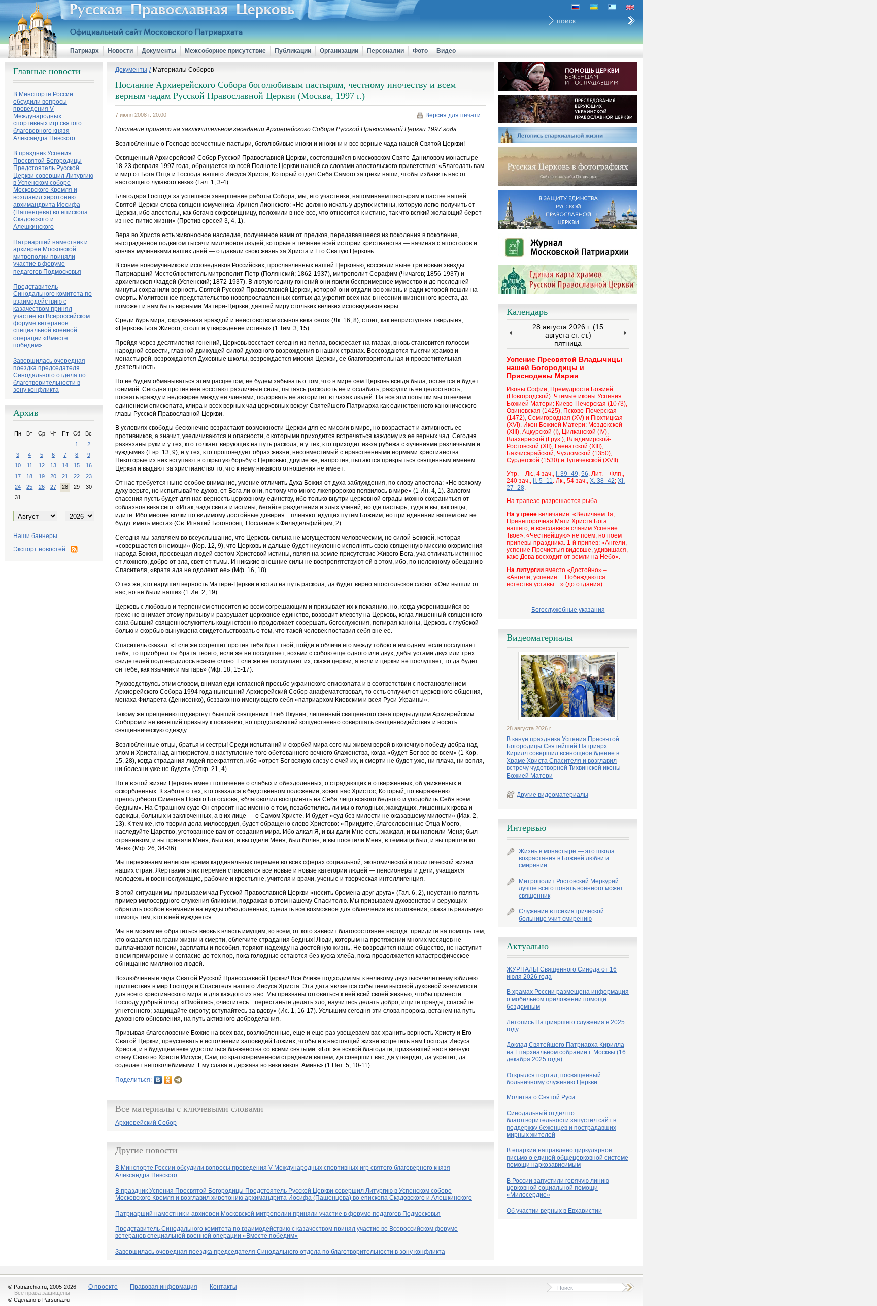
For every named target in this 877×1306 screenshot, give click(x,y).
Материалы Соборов (183, 69)
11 (29, 465)
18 (29, 476)
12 (42, 465)
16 (89, 465)
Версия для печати (453, 115)
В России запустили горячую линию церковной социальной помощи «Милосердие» (558, 1188)
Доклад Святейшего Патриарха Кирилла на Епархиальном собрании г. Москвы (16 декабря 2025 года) (566, 1052)
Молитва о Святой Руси (541, 1097)
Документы (159, 50)
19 (42, 476)
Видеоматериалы (540, 637)
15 (77, 465)
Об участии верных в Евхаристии (554, 1210)
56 (584, 473)
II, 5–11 (543, 480)
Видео (446, 50)
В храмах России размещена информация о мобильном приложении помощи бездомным (568, 999)
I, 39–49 (567, 473)
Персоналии (385, 50)
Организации (339, 50)
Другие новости (146, 1150)
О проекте (103, 1286)
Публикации (293, 50)
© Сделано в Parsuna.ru (39, 1300)
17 (18, 476)
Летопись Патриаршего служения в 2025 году (566, 1026)
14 (65, 465)
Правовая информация (163, 1286)
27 (53, 487)
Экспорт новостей (39, 549)
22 (77, 476)
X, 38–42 (602, 480)
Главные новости (47, 71)
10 (18, 465)
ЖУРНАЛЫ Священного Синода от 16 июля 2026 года (562, 973)
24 (18, 487)
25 (29, 487)
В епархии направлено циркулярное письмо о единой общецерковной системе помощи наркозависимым (567, 1157)
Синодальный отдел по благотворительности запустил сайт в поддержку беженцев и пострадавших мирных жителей (561, 1124)
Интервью (526, 828)
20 (53, 476)
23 (89, 476)
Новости (120, 50)
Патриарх (84, 50)
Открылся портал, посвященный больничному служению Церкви (554, 1078)
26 (42, 487)
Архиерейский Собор (146, 1123)
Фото (420, 50)
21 (65, 476)
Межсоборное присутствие (225, 50)
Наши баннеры (35, 536)
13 (53, 465)
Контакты (223, 1286)
